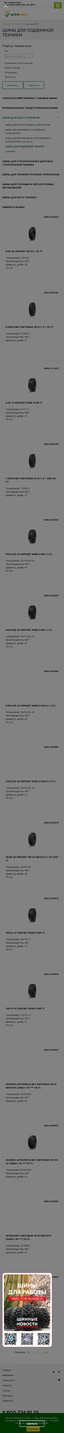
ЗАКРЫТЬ (32, 1423)
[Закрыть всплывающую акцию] (5, 5)
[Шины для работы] (27, 1310)
